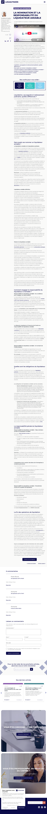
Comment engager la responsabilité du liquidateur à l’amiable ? (29, 69)
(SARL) (18, 157)
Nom (7, 637)
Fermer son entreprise (22, 8)
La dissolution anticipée (39, 247)
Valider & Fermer (21, 807)
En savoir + (7, 699)
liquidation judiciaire (23, 151)
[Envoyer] (31, 669)
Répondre (8, 585)
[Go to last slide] (1, 693)
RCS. (41, 421)
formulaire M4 (39, 530)
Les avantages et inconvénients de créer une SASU (12, 689)
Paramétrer (13, 807)
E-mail (27, 637)
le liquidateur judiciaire (24, 133)
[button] (44, 2)
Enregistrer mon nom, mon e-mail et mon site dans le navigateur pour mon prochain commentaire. (24, 649)
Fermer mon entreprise (29, 559)
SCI (15, 159)
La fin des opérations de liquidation (22, 74)
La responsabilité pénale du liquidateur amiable (25, 72)
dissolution (16, 185)
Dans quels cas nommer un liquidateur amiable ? (25, 68)
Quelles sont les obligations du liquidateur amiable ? (26, 71)
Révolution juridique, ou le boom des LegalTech (33, 688)
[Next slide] (45, 693)
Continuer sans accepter (5, 808)
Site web (8, 642)
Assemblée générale (19, 247)
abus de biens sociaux (24, 433)
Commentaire (10, 628)
